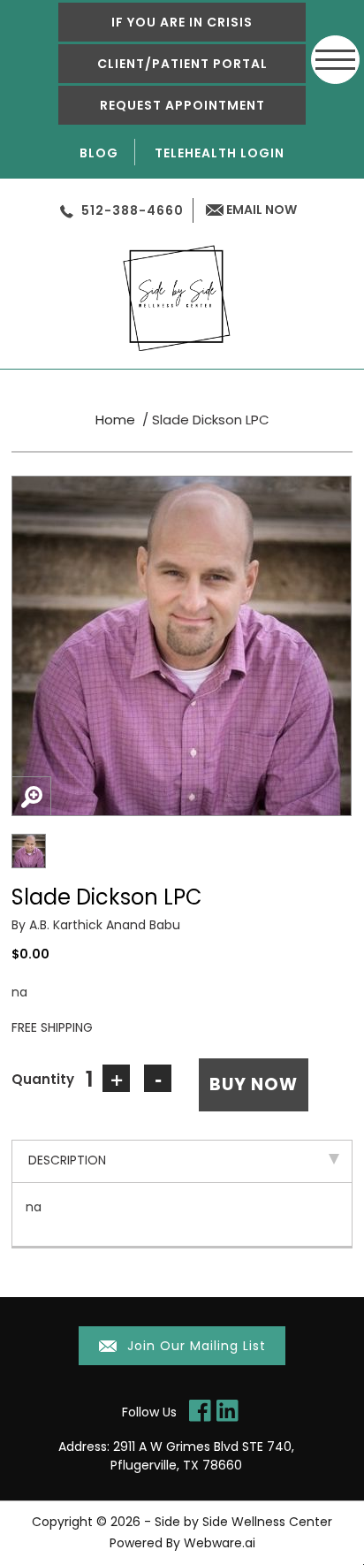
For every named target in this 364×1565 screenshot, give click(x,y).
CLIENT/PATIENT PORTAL (182, 64)
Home (115, 419)
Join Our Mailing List (194, 1346)
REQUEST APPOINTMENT (182, 105)
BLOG (99, 153)
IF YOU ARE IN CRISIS (182, 22)
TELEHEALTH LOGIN (219, 153)
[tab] (182, 1161)
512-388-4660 (132, 210)
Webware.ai (219, 1543)
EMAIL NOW (260, 209)
